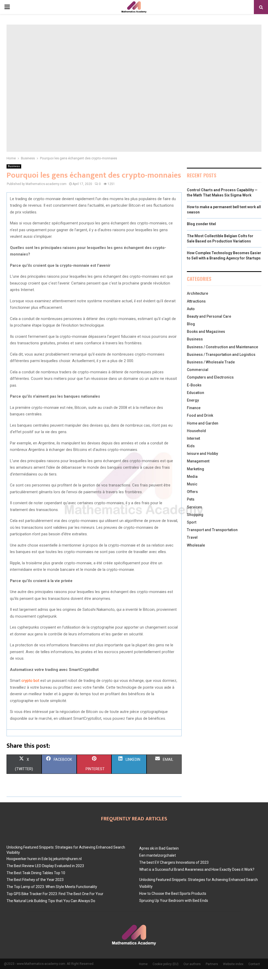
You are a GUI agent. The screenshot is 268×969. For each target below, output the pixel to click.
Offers (192, 492)
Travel (192, 537)
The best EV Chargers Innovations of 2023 (174, 862)
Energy (193, 400)
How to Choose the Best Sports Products (172, 893)
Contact (254, 964)
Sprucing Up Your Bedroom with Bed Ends (173, 900)
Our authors (192, 964)
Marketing (195, 469)
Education (195, 393)
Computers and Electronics (210, 377)
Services (194, 507)
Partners (212, 964)
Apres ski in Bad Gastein (159, 848)
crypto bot (30, 680)
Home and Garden (202, 423)
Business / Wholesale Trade (211, 362)
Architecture (197, 293)
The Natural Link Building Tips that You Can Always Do (51, 901)
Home (143, 964)
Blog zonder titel (201, 224)
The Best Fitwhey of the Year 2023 (35, 880)
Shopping (195, 515)
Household (196, 431)
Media (192, 476)
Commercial (197, 370)
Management (198, 461)
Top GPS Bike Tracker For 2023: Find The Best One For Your (55, 894)
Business (14, 166)
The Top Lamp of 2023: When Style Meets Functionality (52, 887)
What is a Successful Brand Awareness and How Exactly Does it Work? (196, 869)
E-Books (194, 385)
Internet (193, 438)
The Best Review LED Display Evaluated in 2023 (45, 866)
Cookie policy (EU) (165, 964)
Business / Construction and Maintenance (222, 347)
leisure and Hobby (202, 453)
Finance (193, 408)
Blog (191, 324)
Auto (191, 309)
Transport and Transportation (212, 530)
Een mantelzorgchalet (157, 855)
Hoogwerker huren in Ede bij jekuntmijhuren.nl (44, 859)
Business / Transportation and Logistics (221, 354)
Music (192, 484)
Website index (233, 964)
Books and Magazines (206, 331)
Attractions (196, 301)
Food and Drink (200, 415)
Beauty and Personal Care (209, 316)
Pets (190, 499)
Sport (191, 522)
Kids (191, 446)
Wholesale (196, 545)
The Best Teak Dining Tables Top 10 (36, 873)
